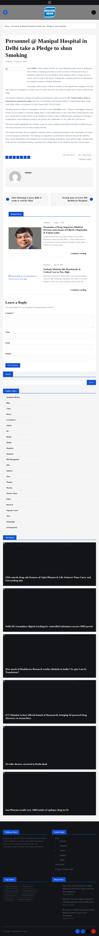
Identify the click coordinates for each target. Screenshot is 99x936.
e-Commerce (11, 420)
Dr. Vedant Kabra (85, 155)
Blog (8, 403)
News (8, 476)
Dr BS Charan (69, 155)
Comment (9, 313)
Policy (8, 499)
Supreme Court (12, 510)
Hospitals (8, 62)
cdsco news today (12, 891)
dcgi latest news (28, 895)
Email (7, 343)
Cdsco (8, 409)
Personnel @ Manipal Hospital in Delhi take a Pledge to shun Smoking (38, 26)
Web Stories (59, 864)
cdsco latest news (12, 886)
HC (7, 431)
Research (9, 505)
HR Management (12, 459)
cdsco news (27, 886)
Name (7, 332)
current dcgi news (30, 891)
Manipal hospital (85, 159)
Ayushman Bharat (13, 397)
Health (8, 437)
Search (8, 374)
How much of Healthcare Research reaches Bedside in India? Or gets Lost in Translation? (78, 913)
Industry (9, 471)
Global (8, 425)
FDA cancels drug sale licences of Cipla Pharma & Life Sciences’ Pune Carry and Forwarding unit (78, 889)
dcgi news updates (25, 899)
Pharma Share (11, 493)
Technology (10, 522)
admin (28, 172)
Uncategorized (11, 527)
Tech (8, 516)
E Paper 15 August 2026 (64, 869)
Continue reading (79, 253)
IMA (8, 465)
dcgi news (9, 899)
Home (7, 26)
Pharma (9, 482)
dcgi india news (11, 895)
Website (8, 354)
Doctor (8, 414)
